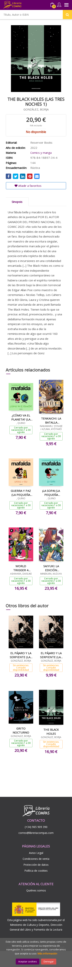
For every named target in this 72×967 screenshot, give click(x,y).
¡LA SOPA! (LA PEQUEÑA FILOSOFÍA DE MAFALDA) (51, 492)
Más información (47, 953)
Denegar (49, 961)
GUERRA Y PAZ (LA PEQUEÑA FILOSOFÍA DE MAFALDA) (21, 492)
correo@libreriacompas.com (36, 833)
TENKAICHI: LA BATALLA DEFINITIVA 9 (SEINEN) (51, 420)
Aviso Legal (36, 853)
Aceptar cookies (27, 961)
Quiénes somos (36, 890)
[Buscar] (67, 14)
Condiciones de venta (36, 859)
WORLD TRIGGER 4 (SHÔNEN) (20, 568)
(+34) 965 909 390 (36, 827)
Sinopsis (17, 202)
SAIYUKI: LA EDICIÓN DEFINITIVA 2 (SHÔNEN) (51, 568)
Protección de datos (36, 864)
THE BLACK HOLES (51, 731)
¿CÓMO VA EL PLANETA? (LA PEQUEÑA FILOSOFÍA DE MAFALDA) (20, 417)
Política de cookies (36, 870)
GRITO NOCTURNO (21, 730)
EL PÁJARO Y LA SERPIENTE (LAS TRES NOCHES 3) (21, 655)
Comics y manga (41, 153)
